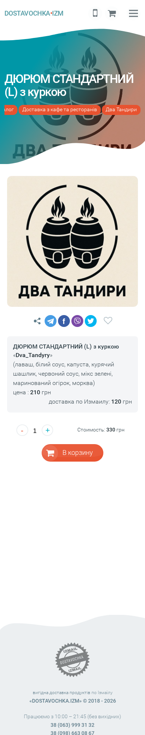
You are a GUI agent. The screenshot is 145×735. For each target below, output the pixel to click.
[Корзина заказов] (112, 13)
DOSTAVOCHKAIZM (34, 13)
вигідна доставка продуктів (61, 692)
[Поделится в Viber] (77, 321)
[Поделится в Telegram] (51, 321)
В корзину (77, 452)
